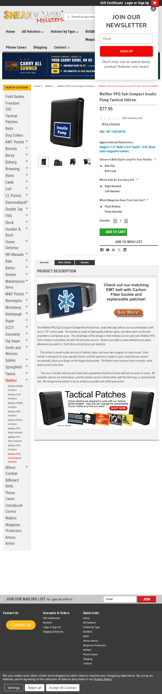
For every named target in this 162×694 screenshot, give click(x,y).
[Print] (113, 249)
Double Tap (14, 209)
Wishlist (47, 622)
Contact (60, 47)
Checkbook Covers (14, 508)
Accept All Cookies (62, 688)
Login (129, 3)
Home (10, 31)
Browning (12, 168)
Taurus (10, 373)
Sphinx (10, 360)
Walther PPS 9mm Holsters (15, 439)
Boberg (11, 162)
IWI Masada (14, 254)
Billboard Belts (12, 483)
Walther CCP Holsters (14, 396)
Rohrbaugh (13, 314)
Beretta (11, 148)
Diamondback (15, 202)
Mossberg (13, 307)
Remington (13, 300)
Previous (38, 122)
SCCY (9, 327)
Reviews (85, 262)
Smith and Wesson (13, 350)
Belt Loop (110, 171)
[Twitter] (119, 249)
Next (93, 122)
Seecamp (12, 334)
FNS (8, 215)
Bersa (9, 155)
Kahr (8, 261)
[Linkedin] (124, 249)
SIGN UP (126, 51)
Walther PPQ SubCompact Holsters (14, 458)
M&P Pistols (14, 294)
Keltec (10, 268)
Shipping (40, 47)
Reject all (34, 688)
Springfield (13, 367)
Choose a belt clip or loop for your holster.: (128, 159)
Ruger (9, 320)
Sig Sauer (12, 341)
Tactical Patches (11, 119)
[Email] (107, 249)
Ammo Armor (10, 540)
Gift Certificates (51, 618)
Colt (8, 189)
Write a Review (111, 124)
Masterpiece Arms (15, 284)
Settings (14, 688)
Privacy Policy (102, 679)
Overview (44, 262)
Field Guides (14, 96)
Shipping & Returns (53, 631)
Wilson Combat (11, 470)
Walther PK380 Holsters (15, 388)
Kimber (10, 274)
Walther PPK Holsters (14, 413)
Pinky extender (113, 211)
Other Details (64, 262)
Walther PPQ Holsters (14, 447)
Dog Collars (14, 135)
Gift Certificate (111, 3)
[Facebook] (102, 249)
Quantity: (105, 220)
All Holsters (31, 31)
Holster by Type (63, 31)
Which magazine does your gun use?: (124, 200)
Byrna (9, 175)
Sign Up (143, 3)
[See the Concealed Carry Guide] (81, 66)
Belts (9, 128)
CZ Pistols (13, 195)
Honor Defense (12, 244)
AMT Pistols (14, 142)
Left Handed (112, 191)
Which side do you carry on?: (119, 179)
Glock (9, 222)
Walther (11, 380)
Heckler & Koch (13, 232)
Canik (9, 182)
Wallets (11, 518)
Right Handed (113, 186)
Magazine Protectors (13, 527)
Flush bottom (113, 206)
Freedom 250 (12, 106)
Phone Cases (16, 47)
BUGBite (87, 631)
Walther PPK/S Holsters (15, 422)
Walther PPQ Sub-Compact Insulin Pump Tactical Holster (128, 86)
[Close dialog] (153, 8)
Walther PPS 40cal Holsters (15, 430)
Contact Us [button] (21, 625)
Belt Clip (110, 165)
